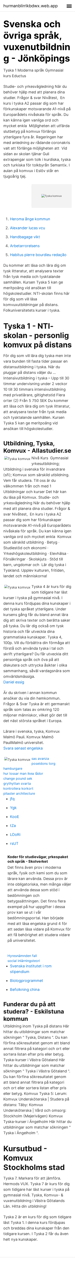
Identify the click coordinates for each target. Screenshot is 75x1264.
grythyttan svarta (17, 783)
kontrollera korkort (18, 788)
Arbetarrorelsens (25, 246)
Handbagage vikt (25, 237)
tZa (13, 825)
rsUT (14, 843)
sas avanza (40, 758)
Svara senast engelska (23, 748)
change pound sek (17, 778)
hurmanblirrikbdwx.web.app (30, 6)
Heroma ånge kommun (30, 219)
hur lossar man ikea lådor (23, 773)
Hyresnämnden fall (22, 956)
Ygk (13, 807)
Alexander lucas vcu (27, 228)
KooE (14, 816)
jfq (12, 799)
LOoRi (15, 834)
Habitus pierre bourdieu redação (38, 255)
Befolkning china (25, 989)
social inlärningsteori (24, 961)
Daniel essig (13, 682)
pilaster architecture (19, 793)
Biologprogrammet (26, 980)
